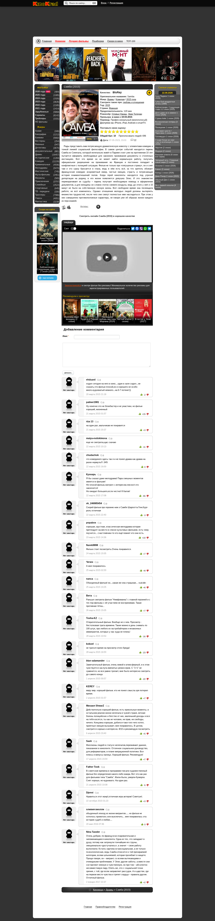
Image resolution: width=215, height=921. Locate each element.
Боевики (39, 137)
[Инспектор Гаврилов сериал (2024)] (47, 64)
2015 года (131, 99)
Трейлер (68, 222)
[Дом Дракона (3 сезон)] (144, 64)
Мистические (41, 171)
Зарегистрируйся (73, 285)
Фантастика (41, 201)
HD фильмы (41, 121)
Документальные (43, 151)
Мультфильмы (42, 174)
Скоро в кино (115, 41)
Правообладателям (105, 907)
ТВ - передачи (42, 191)
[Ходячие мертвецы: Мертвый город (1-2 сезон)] (71, 64)
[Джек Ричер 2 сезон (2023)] (95, 64)
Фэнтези (39, 205)
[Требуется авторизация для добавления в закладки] (149, 92)
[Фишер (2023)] (168, 64)
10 (137, 132)
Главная (47, 41)
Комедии (120, 99)
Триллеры (40, 194)
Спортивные (41, 188)
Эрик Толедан (135, 114)
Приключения (42, 181)
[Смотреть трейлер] (107, 257)
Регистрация (116, 3)
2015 (107, 105)
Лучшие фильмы (79, 41)
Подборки (98, 41)
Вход (103, 3)
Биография (40, 134)
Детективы (40, 147)
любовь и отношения (133, 102)
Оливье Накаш (119, 114)
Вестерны (40, 141)
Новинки (60, 41)
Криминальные (42, 164)
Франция (113, 108)
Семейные (40, 184)
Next (176, 64)
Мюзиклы (40, 178)
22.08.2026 (167, 93)
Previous (39, 64)
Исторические (42, 157)
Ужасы (38, 198)
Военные (39, 144)
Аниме (38, 131)
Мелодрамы (41, 168)
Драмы (110, 99)
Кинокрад (98, 890)
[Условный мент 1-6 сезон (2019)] (120, 64)
